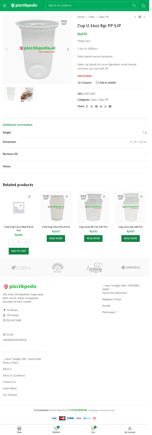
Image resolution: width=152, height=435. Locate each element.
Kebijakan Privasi (111, 299)
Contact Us (9, 382)
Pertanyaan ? (109, 312)
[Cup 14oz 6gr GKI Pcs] (130, 207)
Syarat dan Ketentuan (114, 293)
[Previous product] (135, 17)
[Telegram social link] (110, 106)
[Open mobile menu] (4, 5)
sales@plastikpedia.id (15, 340)
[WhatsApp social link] (105, 106)
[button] (6, 49)
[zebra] (21, 267)
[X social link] (91, 106)
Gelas (92, 17)
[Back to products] (140, 17)
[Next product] (144, 17)
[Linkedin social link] (101, 106)
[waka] (57, 267)
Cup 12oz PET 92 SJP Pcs (93, 226)
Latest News (10, 388)
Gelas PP (104, 17)
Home (81, 17)
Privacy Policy (10, 363)
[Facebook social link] (87, 106)
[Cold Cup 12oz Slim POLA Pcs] (18, 207)
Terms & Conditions (14, 375)
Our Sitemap (10, 395)
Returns (7, 369)
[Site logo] (24, 5)
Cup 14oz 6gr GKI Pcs (130, 226)
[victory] (94, 267)
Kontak (106, 306)
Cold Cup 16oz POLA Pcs (56, 226)
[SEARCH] (134, 5)
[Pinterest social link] (96, 106)
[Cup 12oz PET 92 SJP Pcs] (93, 207)
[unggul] (131, 267)
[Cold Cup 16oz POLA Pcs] (56, 207)
